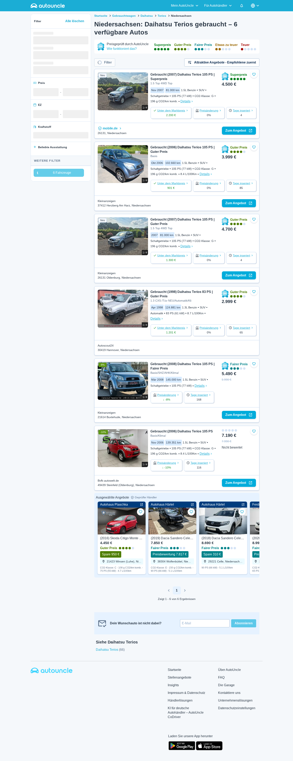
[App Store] (209, 745)
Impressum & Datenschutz (186, 692)
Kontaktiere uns (229, 692)
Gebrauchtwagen (124, 15)
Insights (173, 685)
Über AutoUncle (229, 669)
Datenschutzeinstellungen (236, 708)
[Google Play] (182, 745)
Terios (162, 15)
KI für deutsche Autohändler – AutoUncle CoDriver (186, 712)
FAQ (221, 677)
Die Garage (226, 685)
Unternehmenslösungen (235, 700)
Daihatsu (147, 15)
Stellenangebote (179, 677)
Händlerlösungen (180, 700)
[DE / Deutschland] (255, 6)
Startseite (100, 15)
